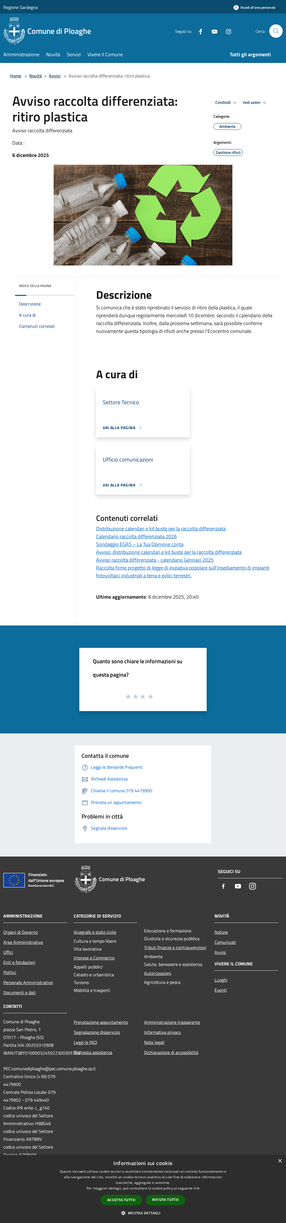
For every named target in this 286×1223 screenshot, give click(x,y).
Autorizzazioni (157, 973)
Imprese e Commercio (94, 957)
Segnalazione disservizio (97, 1032)
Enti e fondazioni (19, 962)
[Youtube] (212, 31)
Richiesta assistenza (93, 1052)
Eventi (220, 990)
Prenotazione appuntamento (101, 1022)
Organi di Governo (20, 932)
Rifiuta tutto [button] (165, 1199)
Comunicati (225, 942)
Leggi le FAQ (85, 1042)
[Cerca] (276, 31)
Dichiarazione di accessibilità (171, 1052)
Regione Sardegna (20, 7)
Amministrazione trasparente (172, 1022)
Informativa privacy (162, 1032)
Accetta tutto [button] (121, 1200)
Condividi (223, 102)
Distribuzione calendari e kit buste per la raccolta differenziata (161, 528)
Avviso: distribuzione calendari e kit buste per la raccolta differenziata (169, 552)
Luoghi (220, 980)
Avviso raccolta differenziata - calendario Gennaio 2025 (155, 560)
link (196, 1188)
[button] (142, 1213)
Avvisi (55, 75)
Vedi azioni (252, 102)
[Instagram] (226, 31)
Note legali (154, 1042)
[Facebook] (198, 31)
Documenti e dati (19, 992)
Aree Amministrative (23, 942)
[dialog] (143, 1189)
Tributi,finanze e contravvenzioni (175, 947)
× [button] (280, 1161)
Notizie (221, 932)
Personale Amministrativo (28, 982)
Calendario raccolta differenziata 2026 (136, 536)
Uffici (8, 952)
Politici (9, 972)
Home (15, 75)
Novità (35, 75)
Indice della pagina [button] (35, 285)
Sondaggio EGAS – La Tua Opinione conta (139, 544)
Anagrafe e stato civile (95, 932)
